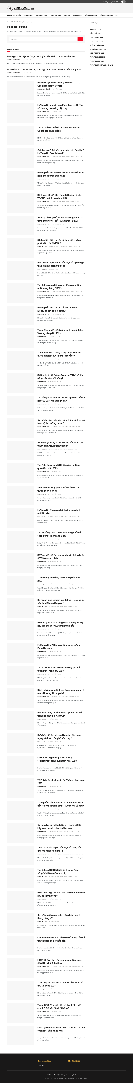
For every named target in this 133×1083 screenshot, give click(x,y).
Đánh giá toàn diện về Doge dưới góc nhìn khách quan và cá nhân (41, 56)
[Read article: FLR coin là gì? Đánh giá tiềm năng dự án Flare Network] (20, 653)
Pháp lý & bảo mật (80, 1075)
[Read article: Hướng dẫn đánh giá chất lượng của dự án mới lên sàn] (20, 518)
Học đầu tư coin (41, 15)
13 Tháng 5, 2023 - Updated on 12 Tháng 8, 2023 (65, 854)
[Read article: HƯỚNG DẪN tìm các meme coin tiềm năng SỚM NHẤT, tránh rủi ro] (20, 968)
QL (116, 15)
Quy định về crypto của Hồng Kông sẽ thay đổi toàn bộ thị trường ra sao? (61, 421)
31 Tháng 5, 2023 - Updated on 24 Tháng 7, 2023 (65, 359)
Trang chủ (10, 22)
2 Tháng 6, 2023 (56, 314)
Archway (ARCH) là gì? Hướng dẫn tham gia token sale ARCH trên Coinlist (60, 444)
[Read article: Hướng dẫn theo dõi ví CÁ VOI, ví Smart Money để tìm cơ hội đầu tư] (20, 315)
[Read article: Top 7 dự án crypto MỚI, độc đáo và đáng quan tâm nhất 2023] (20, 473)
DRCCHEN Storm (44, 111)
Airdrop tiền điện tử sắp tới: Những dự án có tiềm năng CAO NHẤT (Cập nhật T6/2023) (60, 219)
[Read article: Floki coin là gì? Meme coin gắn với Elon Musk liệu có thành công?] (20, 900)
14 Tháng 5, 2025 (27, 59)
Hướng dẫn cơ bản (14, 15)
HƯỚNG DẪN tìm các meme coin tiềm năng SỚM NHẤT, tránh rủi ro (59, 961)
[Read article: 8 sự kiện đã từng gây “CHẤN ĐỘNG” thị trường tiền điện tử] (20, 495)
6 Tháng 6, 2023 (56, 224)
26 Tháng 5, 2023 (56, 471)
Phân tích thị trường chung (101, 65)
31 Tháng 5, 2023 (53, 381)
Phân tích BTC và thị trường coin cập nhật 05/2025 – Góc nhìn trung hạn (44, 69)
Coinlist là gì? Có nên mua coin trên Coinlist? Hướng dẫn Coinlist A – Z (60, 151)
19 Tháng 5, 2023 (56, 629)
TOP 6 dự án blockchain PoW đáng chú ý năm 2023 (61, 781)
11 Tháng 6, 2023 (56, 111)
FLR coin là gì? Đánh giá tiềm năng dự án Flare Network (58, 646)
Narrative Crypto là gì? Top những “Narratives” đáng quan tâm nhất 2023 (57, 759)
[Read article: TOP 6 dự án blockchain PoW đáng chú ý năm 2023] (20, 788)
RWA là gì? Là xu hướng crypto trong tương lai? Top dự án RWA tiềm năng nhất (60, 624)
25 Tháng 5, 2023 (56, 494)
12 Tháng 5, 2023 (53, 899)
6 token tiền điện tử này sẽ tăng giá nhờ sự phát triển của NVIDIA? (59, 241)
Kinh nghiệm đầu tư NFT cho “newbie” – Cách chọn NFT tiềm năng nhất (61, 1029)
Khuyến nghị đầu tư (98, 49)
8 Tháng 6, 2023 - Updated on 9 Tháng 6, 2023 (65, 156)
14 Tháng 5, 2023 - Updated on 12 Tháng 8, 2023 (62, 831)
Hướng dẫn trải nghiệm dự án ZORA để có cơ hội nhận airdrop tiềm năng (60, 174)
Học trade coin (28, 15)
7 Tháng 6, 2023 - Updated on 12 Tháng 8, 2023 (65, 201)
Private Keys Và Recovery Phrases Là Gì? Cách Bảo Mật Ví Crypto (58, 84)
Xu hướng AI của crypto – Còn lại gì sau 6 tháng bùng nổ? (58, 916)
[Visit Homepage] (21, 8)
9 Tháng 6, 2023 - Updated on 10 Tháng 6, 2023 (65, 134)
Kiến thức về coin (91, 15)
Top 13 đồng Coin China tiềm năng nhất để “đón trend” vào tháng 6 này (59, 534)
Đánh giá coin (56, 15)
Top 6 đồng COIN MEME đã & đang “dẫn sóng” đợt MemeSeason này (58, 871)
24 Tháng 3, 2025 (58, 89)
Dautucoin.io (54, 1078)
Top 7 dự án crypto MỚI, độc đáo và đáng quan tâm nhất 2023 (58, 466)
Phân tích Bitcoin (97, 61)
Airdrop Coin (77, 15)
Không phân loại (97, 45)
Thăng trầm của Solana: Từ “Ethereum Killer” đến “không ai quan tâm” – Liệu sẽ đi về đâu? (60, 804)
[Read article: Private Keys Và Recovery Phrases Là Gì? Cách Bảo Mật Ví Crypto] (20, 90)
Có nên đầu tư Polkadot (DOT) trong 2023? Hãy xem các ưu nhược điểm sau (59, 826)
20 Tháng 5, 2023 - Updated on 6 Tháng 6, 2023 (61, 584)
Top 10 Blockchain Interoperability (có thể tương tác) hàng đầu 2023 (58, 669)
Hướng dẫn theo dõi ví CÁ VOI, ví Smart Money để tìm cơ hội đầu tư (57, 309)
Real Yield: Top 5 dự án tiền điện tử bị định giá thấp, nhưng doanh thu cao (60, 264)
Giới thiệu (49, 1075)
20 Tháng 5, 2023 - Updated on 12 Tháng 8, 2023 (63, 606)
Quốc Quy (42, 516)
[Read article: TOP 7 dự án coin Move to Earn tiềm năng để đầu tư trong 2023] (20, 990)
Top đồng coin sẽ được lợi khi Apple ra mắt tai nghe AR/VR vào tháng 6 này (61, 399)
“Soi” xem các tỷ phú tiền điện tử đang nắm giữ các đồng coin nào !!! (59, 849)
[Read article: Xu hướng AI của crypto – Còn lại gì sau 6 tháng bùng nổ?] (20, 923)
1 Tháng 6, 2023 (52, 336)
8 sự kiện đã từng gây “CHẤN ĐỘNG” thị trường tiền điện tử (58, 489)
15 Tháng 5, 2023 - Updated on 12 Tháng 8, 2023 (65, 809)
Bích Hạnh (42, 336)
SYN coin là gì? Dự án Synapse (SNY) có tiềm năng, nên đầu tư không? (60, 376)
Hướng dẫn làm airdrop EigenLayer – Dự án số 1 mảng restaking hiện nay (60, 106)
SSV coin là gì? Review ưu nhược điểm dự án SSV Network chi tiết (60, 556)
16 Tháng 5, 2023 (53, 719)
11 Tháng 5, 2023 (56, 944)
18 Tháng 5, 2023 (53, 651)
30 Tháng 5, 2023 (56, 404)
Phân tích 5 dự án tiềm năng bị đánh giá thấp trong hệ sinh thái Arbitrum (60, 714)
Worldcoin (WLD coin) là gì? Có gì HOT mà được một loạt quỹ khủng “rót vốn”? (59, 354)
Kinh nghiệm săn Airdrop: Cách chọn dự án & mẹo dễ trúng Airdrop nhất (60, 691)
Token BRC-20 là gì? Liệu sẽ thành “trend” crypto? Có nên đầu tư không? (59, 1006)
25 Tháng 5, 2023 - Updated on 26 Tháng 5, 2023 (62, 516)
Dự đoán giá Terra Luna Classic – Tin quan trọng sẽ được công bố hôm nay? (59, 736)
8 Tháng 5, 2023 (56, 1034)
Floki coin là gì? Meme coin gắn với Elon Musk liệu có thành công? (61, 894)
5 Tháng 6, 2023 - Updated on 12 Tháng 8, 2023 (63, 246)
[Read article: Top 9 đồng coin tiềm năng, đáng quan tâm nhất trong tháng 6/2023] (20, 293)
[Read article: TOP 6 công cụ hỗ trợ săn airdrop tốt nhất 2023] (20, 585)
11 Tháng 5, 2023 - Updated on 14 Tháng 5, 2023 (65, 966)
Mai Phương (43, 246)
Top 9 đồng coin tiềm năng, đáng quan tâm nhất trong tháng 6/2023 (59, 286)
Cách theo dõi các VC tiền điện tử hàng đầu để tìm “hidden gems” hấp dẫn (61, 939)
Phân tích (66, 15)
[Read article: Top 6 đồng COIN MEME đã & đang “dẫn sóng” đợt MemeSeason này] (20, 878)
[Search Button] (125, 15)
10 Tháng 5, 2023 (56, 1011)
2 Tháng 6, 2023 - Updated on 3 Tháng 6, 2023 (65, 291)
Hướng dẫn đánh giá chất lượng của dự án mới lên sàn (59, 511)
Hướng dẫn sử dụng (67, 1075)
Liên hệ (56, 1075)
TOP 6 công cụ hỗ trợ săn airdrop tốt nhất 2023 (58, 579)
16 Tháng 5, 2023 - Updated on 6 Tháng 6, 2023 (65, 696)
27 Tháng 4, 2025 (27, 72)
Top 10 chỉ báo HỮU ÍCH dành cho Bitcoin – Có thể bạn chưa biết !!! (59, 129)
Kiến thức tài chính (106, 15)
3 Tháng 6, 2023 (53, 269)
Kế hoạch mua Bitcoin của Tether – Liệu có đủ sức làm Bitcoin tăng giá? (60, 601)
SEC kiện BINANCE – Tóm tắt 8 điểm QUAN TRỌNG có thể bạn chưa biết (59, 196)
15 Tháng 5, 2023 (53, 786)
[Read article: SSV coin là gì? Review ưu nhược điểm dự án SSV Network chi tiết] (20, 563)
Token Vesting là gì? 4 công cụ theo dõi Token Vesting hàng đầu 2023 (60, 331)
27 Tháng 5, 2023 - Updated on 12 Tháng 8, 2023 (65, 426)
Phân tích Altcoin (97, 57)
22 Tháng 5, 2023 (53, 561)
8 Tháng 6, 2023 (56, 179)
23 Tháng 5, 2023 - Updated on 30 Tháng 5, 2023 (65, 539)
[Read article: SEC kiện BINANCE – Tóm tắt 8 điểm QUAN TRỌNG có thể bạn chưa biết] (20, 203)
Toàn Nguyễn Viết (14, 59)
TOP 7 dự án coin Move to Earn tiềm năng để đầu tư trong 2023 (60, 984)
